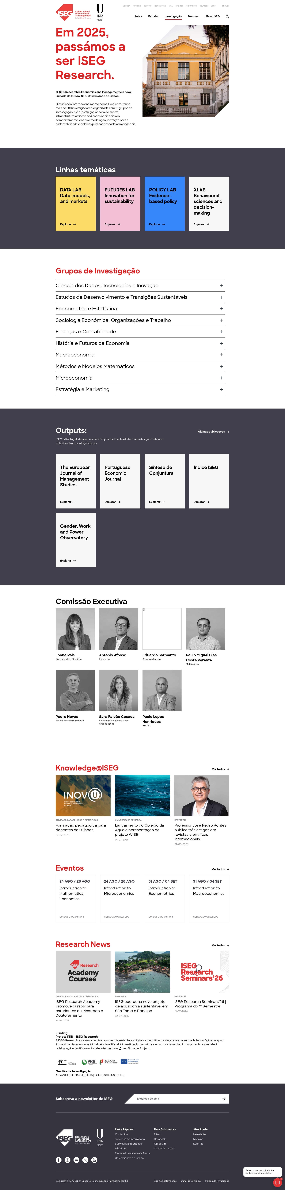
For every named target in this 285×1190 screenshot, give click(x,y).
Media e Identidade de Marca (133, 1153)
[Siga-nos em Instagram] (68, 1160)
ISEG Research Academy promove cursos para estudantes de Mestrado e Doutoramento (79, 1008)
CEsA (89, 1075)
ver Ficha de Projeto (136, 1048)
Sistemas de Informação (130, 1139)
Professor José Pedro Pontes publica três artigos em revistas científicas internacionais (200, 832)
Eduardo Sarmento (159, 655)
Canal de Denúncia (191, 1181)
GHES (98, 1075)
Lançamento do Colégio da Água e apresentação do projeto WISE (139, 830)
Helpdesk (204, 6)
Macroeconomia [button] (75, 355)
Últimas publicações (211, 431)
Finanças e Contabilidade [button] (86, 332)
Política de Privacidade (217, 1181)
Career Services (164, 1148)
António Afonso (112, 655)
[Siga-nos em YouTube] (94, 1160)
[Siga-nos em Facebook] (59, 1160)
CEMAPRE (77, 1075)
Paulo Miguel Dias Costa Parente (201, 657)
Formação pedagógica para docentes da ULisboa (81, 827)
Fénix (157, 1134)
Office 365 (160, 1143)
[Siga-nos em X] (85, 1160)
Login (213, 6)
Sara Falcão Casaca (117, 716)
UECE (120, 1075)
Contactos (191, 6)
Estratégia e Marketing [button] (83, 389)
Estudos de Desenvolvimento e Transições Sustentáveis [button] (121, 297)
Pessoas (193, 16)
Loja (171, 6)
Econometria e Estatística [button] (86, 309)
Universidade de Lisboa (129, 1158)
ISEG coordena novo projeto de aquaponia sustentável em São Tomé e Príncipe (141, 1006)
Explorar (65, 224)
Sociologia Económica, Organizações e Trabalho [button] (113, 320)
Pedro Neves (67, 716)
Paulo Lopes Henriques (153, 719)
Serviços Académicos (128, 1143)
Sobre (138, 16)
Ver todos (218, 869)
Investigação (173, 16)
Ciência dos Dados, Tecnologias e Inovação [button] (107, 285)
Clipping (148, 6)
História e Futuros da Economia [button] (93, 343)
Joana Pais (65, 655)
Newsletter (160, 6)
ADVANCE (62, 1075)
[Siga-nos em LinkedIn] (76, 1160)
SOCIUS (109, 1075)
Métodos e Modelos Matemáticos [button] (95, 366)
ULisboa (126, 6)
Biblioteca (121, 1148)
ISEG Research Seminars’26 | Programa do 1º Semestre (200, 1003)
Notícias (137, 6)
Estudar (153, 16)
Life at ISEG (212, 16)
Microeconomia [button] (74, 378)
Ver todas (218, 769)
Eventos (179, 6)
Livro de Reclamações (164, 1181)
